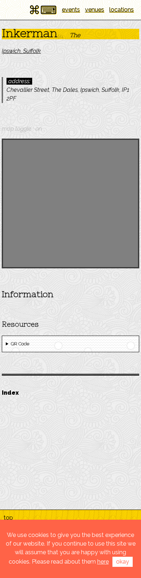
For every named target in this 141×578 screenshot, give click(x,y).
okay (122, 561)
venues (94, 9)
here (103, 561)
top (8, 517)
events (71, 9)
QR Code (20, 343)
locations (121, 9)
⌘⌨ (43, 10)
